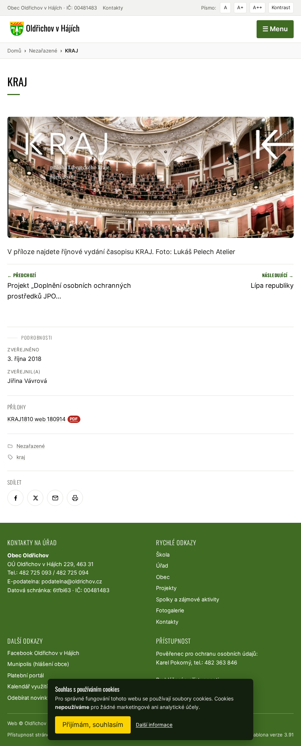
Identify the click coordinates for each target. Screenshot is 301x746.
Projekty (166, 588)
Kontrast (281, 7)
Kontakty (113, 8)
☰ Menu (275, 29)
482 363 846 (220, 662)
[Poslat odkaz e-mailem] (55, 498)
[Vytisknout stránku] (75, 498)
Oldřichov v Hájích (45, 723)
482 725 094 (72, 572)
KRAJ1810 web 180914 (42, 419)
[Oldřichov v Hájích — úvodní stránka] (43, 29)
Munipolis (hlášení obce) (38, 664)
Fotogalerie (170, 610)
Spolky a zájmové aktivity (187, 599)
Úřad (162, 565)
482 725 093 (35, 572)
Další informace (154, 725)
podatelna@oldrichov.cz (71, 581)
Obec (163, 577)
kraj (21, 457)
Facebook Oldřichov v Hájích (43, 653)
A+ (240, 7)
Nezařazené (31, 446)
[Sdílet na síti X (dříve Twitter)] (35, 498)
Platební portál (25, 675)
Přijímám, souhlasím (92, 724)
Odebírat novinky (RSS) (36, 698)
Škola (163, 554)
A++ (257, 7)
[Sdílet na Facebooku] (15, 498)
